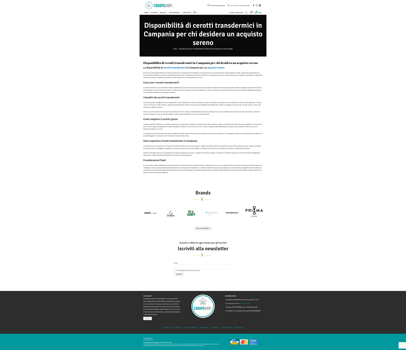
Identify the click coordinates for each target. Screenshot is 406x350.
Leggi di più (147, 318)
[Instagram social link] (256, 5)
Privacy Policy (239, 327)
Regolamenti (204, 327)
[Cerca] (246, 13)
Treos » (206, 345)
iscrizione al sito (244, 303)
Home (175, 49)
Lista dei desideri (191, 327)
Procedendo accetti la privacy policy (188, 270)
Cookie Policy (226, 327)
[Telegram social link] (260, 5)
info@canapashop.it (219, 5)
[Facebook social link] (253, 5)
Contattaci (215, 327)
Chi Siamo (165, 327)
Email (176, 263)
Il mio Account (177, 327)
